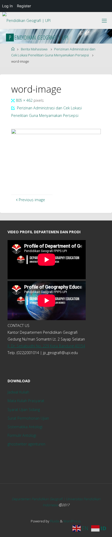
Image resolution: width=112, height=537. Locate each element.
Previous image (32, 199)
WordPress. (72, 521)
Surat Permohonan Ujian (28, 418)
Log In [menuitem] (7, 6)
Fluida (54, 521)
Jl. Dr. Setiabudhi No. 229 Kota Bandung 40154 (46, 345)
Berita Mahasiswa (34, 49)
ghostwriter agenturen (26, 443)
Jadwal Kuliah (18, 392)
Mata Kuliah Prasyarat (26, 400)
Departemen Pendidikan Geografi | (39, 499)
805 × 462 (25, 100)
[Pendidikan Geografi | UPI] (26, 19)
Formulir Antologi (22, 435)
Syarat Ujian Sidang (24, 409)
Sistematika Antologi (25, 426)
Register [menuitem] (24, 6)
